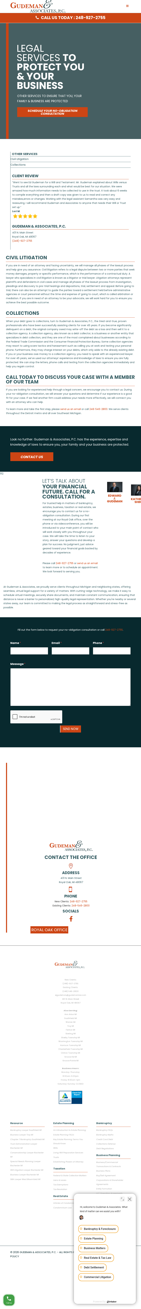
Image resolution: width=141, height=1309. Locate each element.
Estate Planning (63, 1123)
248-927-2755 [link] (64, 563)
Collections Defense (106, 1143)
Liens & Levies (59, 1180)
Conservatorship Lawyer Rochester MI (27, 1154)
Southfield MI (70, 1018)
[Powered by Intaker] (112, 1302)
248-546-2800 (81, 905)
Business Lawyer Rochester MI (24, 1174)
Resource (16, 1123)
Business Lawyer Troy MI (21, 1134)
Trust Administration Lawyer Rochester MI (23, 1145)
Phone (98, 643)
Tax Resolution (60, 1189)
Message (17, 664)
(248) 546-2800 (70, 991)
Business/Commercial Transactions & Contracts (108, 1164)
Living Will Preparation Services (68, 1152)
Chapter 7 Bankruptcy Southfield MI (27, 1139)
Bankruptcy (104, 1123)
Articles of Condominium (65, 1203)
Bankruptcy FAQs (104, 1130)
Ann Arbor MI (70, 1014)
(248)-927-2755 (22, 241)
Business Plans (103, 1170)
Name (15, 643)
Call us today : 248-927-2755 (73, 17)
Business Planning (108, 1155)
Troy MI (70, 1026)
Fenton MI (70, 1029)
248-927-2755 (78, 901)
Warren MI (70, 1022)
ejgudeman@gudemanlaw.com (70, 995)
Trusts (56, 1157)
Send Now (70, 729)
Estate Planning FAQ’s (63, 1134)
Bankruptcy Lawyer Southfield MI (26, 1130)
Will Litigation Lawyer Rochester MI (26, 1170)
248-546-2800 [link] (98, 409)
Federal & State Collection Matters (69, 1175)
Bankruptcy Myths (104, 1134)
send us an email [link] (70, 409)
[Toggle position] (122, 1199)
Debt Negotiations (105, 1148)
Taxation (59, 1168)
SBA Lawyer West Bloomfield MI (25, 1179)
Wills (55, 1148)
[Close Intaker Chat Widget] (129, 1199)
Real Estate (60, 1196)
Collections (18, 165)
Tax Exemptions (60, 1184)
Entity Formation (104, 1188)
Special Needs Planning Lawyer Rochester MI (25, 1163)
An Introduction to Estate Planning (69, 1130)
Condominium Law (62, 1207)
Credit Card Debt (104, 1139)
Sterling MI (71, 1033)
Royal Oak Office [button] (49, 930)
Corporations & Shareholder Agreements (109, 1182)
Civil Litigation (19, 159)
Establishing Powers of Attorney (68, 1161)
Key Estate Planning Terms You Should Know (68, 1141)
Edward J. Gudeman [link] (114, 498)
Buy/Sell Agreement (106, 1175)
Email (57, 643)
